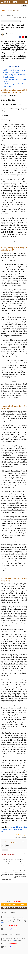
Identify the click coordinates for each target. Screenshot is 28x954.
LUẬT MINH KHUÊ (11, 2)
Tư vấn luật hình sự (19, 863)
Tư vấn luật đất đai (6, 868)
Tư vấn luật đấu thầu (19, 872)
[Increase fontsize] (26, 17)
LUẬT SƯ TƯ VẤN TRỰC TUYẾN (14, 904)
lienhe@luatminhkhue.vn (14, 929)
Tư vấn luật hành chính (7, 872)
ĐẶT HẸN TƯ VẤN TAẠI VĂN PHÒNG (14, 908)
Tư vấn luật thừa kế (19, 865)
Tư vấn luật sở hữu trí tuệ (7, 863)
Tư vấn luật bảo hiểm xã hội (8, 870)
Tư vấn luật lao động (6, 861)
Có (3, 845)
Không (8, 845)
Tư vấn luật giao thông (20, 870)
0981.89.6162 (13, 943)
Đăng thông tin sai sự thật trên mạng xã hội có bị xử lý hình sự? (14, 829)
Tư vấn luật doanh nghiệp (7, 859)
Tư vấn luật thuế (18, 861)
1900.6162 (17, 901)
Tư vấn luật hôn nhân (19, 868)
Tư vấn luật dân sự (6, 865)
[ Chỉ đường (17, 940)
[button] (26, 37)
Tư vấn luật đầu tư (19, 859)
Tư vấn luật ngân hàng (20, 874)
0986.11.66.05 (13, 926)
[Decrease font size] (23, 17)
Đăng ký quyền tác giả (7, 879)
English (24, 5)
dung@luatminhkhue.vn (13, 947)
